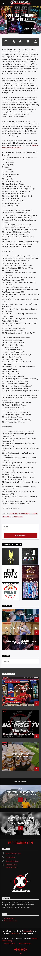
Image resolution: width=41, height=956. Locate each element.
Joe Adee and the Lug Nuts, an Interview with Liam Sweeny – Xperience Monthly (20, 820)
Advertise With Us (9, 918)
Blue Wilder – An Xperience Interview (20, 614)
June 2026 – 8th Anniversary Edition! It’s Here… (21, 690)
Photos (5, 637)
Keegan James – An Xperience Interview (20, 628)
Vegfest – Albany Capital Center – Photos (21, 755)
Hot (24, 12)
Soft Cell (7, 517)
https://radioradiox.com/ (13, 853)
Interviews (7, 611)
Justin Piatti (6, 702)
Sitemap (34, 938)
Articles (18, 12)
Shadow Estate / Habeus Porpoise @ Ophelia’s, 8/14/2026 (20, 642)
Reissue (35, 513)
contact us (15, 933)
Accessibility (27, 931)
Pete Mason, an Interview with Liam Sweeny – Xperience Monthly (20, 793)
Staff (16, 28)
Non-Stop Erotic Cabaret (20, 513)
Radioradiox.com (20, 843)
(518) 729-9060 (10, 857)
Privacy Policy (7, 941)
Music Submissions (10, 921)
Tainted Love (17, 517)
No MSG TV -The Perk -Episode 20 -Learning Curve (21, 723)
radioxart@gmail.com (12, 861)
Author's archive (20, 535)
